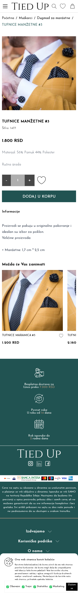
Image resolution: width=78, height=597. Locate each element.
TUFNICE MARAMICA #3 (18, 335)
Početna (8, 18)
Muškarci (25, 18)
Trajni (28, 586)
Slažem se (72, 587)
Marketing (58, 586)
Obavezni (15, 586)
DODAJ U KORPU (39, 197)
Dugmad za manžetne (53, 18)
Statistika (42, 586)
